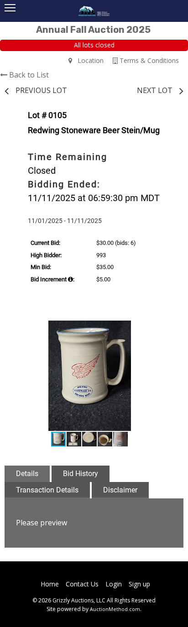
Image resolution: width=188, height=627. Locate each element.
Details (27, 473)
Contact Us (82, 584)
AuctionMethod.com (115, 609)
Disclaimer (120, 490)
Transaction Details (47, 490)
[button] (164, 328)
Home (50, 584)
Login (113, 584)
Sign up (139, 584)
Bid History (80, 473)
